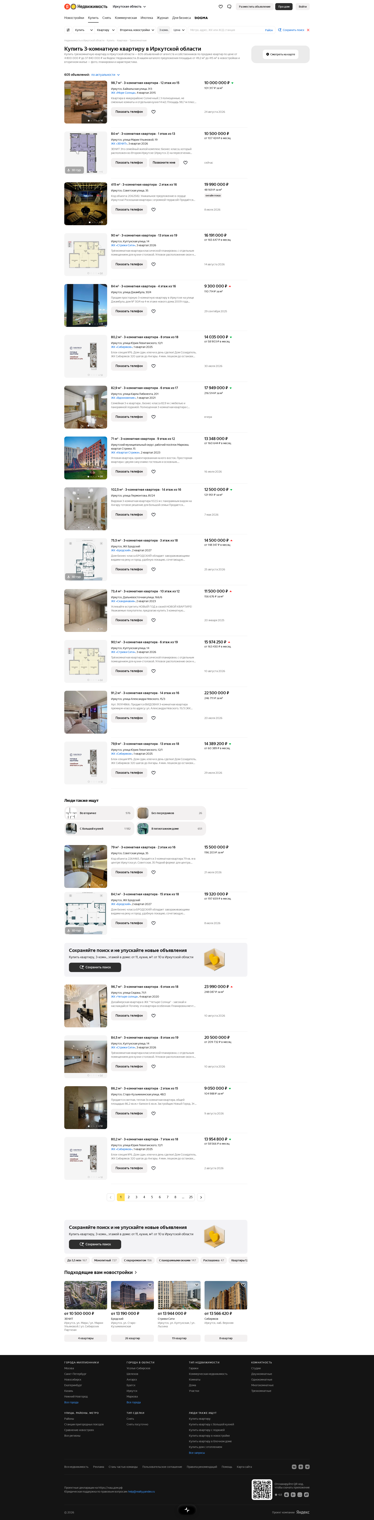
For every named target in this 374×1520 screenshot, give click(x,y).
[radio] (128, 1197)
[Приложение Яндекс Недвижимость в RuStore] (306, 1494)
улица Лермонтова (135, 495)
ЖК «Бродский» (121, 550)
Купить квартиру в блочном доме (210, 1441)
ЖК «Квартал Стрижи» (125, 452)
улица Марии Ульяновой (138, 139)
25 (191, 1197)
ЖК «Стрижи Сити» (123, 245)
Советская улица (133, 190)
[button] (229, 6)
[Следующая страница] (201, 1197)
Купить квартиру (200, 1418)
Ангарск (132, 1379)
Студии (256, 1368)
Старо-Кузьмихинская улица (141, 1094)
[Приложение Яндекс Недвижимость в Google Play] (293, 1494)
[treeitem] (75, 18)
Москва (69, 1368)
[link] (303, 6)
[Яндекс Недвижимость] (85, 7)
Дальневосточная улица (138, 597)
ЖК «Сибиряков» (121, 346)
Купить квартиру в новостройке (209, 1435)
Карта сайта (244, 1466)
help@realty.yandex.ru (141, 1491)
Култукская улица (134, 241)
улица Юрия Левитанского (140, 343)
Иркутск (116, 88)
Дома (192, 1385)
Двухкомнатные (261, 1373)
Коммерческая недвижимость (208, 1373)
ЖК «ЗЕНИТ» (119, 143)
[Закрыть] (308, 30)
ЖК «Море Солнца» (123, 92)
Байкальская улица (135, 88)
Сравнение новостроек (79, 1430)
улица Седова (131, 992)
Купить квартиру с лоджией (207, 1430)
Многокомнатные (262, 1385)
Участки (194, 1390)
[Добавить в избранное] (153, 111)
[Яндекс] (303, 1512)
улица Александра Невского (141, 698)
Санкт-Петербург (75, 1373)
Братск (131, 1385)
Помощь (227, 1466)
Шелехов (132, 1373)
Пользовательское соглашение (162, 1466)
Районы (69, 1418)
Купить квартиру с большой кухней (211, 1424)
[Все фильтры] (68, 30)
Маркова (132, 1396)
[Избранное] (220, 6)
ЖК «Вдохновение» (123, 397)
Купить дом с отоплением (205, 1447)
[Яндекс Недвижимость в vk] (294, 1466)
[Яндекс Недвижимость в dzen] (300, 1466)
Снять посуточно (137, 1424)
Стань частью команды (123, 1466)
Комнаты (194, 1379)
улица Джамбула (133, 292)
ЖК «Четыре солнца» (124, 996)
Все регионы (72, 1435)
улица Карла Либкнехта (138, 393)
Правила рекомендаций (202, 1466)
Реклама (98, 1466)
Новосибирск (72, 1379)
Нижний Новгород (76, 1396)
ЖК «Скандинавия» (123, 601)
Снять (130, 1418)
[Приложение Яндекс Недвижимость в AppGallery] (299, 1494)
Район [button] (269, 30)
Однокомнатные (261, 1379)
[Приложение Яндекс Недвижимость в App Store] (286, 1494)
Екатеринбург (73, 1385)
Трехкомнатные (261, 1390)
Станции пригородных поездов (84, 1424)
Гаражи (193, 1368)
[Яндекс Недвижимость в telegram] (307, 1466)
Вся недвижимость (76, 1466)
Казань (68, 1390)
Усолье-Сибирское (138, 1368)
